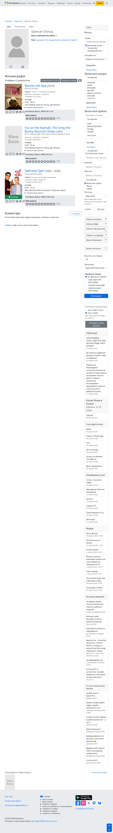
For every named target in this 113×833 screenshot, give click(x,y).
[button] (11, 67)
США (27, 102)
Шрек (92, 430)
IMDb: (43, 111)
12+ (40, 174)
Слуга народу (94, 572)
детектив (91, 98)
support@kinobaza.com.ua (45, 821)
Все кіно (31, 3)
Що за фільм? (94, 534)
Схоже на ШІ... (93, 761)
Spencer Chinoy (42, 105)
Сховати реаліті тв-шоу (50, 80)
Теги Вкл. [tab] (90, 142)
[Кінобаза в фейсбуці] (78, 803)
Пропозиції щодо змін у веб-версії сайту (95, 580)
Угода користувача (13, 801)
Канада (90, 129)
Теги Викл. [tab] (91, 147)
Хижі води (92, 520)
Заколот (92, 500)
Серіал (89, 188)
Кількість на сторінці (93, 256)
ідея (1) (75, 40)
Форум (77, 3)
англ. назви (93, 313)
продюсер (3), (54, 40)
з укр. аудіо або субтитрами (94, 280)
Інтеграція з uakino (94, 588)
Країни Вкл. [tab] (91, 103)
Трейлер (14, 197)
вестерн (90, 90)
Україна (90, 131)
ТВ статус (88, 192)
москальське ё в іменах (94, 542)
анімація (91, 82)
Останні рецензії (95, 596)
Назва (87, 38)
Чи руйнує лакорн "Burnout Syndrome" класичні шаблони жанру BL (95, 606)
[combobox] (96, 157)
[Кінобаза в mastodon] (94, 803)
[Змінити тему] (107, 3)
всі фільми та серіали (97, 276)
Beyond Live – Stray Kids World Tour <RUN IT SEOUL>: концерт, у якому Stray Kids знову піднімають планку (96, 648)
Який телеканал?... (95, 730)
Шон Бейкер (30, 105)
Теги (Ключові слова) (94, 153)
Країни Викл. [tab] (91, 107)
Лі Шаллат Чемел (58, 190)
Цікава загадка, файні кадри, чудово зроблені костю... (95, 707)
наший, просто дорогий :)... (92, 695)
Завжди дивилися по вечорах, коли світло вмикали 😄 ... (95, 740)
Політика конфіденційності (16, 805)
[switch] (42, 796)
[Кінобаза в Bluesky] (99, 803)
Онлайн (41, 3)
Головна (8, 21)
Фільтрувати (96, 296)
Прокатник (89, 264)
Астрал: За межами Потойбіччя (94, 459)
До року (101, 209)
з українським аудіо (96, 285)
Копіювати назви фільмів (96, 324)
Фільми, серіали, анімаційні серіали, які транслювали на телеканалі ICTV (95, 561)
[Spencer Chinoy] (10, 782)
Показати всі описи (69, 80)
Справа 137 (92, 507)
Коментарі (86, 3)
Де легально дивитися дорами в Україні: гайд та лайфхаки (95, 357)
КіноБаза (11, 3)
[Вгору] (109, 826)
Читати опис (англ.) (35, 107)
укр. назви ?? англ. (96, 310)
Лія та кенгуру (92, 450)
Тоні (92, 444)
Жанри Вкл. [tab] (91, 65)
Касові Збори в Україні (94, 405)
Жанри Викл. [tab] (91, 70)
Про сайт (9, 796)
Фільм (89, 186)
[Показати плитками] (80, 80)
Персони (18, 21)
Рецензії (51, 3)
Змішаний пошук (94, 45)
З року (88, 209)
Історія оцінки (94, 550)
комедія (28, 99)
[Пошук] (94, 3)
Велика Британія (94, 126)
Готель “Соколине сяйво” (94, 482)
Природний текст (95, 51)
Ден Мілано (55, 105)
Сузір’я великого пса (95, 513)
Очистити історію (99, 772)
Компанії (88, 162)
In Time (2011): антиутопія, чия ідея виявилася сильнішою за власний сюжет (95, 674)
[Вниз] (109, 830)
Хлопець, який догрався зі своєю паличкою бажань (94, 620)
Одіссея (91, 416)
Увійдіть (8, 225)
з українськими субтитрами (94, 289)
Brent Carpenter (43, 190)
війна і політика (94, 93)
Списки (70, 3)
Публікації (22, 3)
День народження (94, 467)
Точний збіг (92, 48)
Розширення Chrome (84, 808)
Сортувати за (90, 55)
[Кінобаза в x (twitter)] (89, 803)
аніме (89, 85)
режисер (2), (66, 40)
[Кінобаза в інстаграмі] (83, 803)
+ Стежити (75, 213)
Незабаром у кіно (95, 475)
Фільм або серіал (93, 183)
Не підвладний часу (95, 662)
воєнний (91, 95)
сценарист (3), (42, 40)
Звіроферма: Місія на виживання (95, 492)
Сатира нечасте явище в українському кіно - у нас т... (96, 721)
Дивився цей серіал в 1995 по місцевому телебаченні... (95, 752)
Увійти (100, 3)
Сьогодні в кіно (94, 424)
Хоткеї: (47, 796)
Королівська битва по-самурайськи (96, 632)
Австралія (91, 135)
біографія (91, 88)
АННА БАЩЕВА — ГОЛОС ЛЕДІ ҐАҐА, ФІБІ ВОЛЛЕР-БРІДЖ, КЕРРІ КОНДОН (96, 343)
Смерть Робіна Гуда (94, 437)
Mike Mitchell (30, 190)
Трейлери (61, 3)
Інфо (9, 26)
